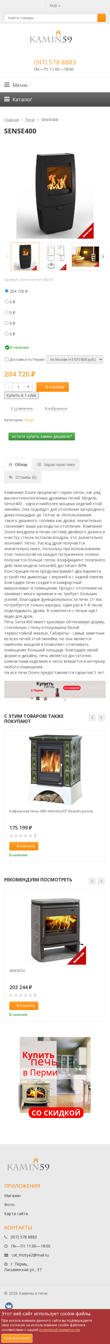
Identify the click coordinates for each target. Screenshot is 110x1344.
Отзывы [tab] (26, 477)
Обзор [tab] (21, 464)
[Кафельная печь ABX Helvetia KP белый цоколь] (54, 770)
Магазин (12, 1195)
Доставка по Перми (26, 359)
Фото (9, 1204)
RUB (54, 5)
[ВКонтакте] (8, 1306)
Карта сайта (16, 1213)
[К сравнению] (88, 846)
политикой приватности (59, 1329)
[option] (25, 256)
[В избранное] (97, 846)
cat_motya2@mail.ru (30, 1255)
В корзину (54, 386)
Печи (30, 119)
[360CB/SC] (54, 929)
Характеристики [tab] (59, 464)
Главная (11, 119)
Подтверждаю (17, 1338)
